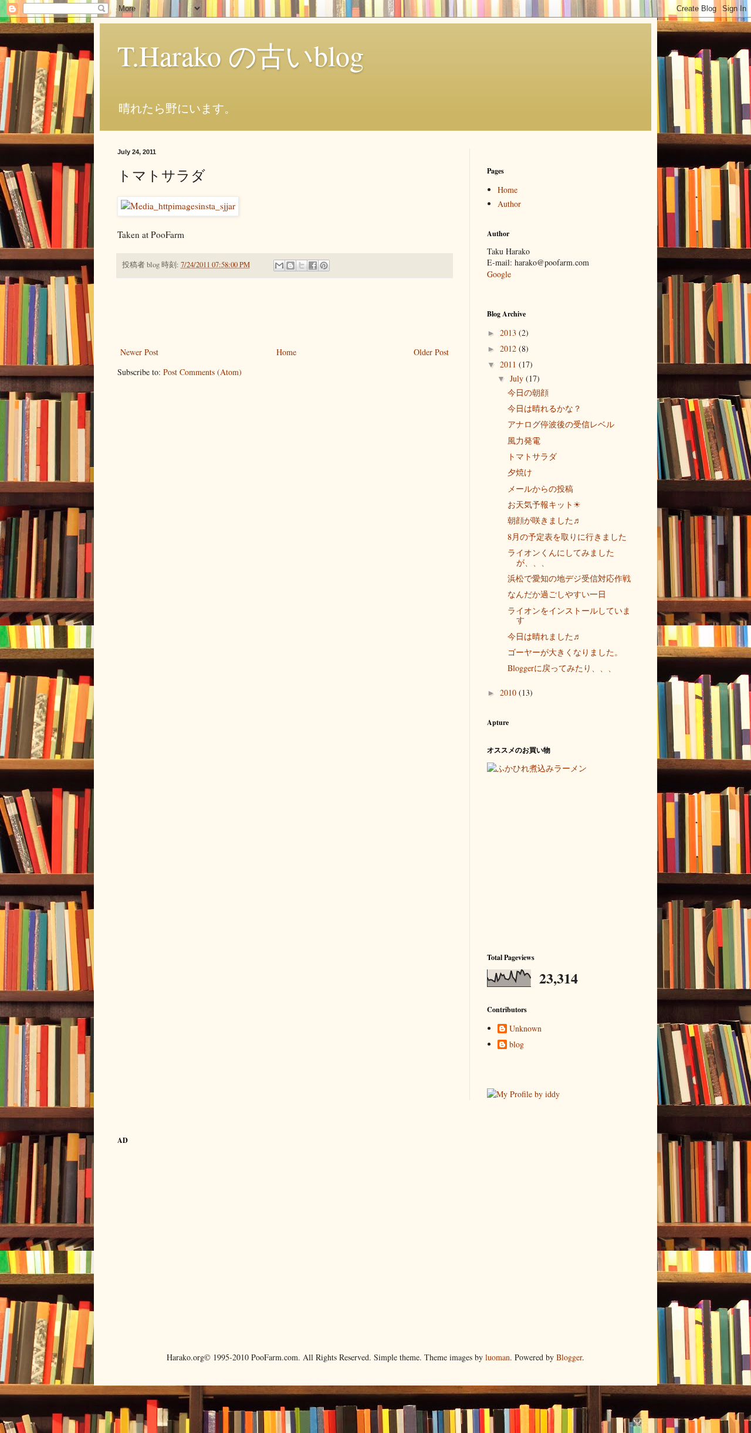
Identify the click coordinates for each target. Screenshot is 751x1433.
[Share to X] (301, 265)
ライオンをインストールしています (569, 615)
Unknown (525, 1029)
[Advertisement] (284, 312)
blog (516, 1045)
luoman (497, 1357)
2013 (509, 332)
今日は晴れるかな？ (544, 408)
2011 (509, 364)
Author (509, 203)
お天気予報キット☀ (544, 504)
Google (499, 274)
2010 (509, 692)
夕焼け (520, 472)
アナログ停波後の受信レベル (561, 424)
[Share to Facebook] (313, 265)
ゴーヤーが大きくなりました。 (565, 652)
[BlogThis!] (290, 265)
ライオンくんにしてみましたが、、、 (561, 557)
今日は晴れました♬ (544, 636)
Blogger (569, 1357)
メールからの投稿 (540, 488)
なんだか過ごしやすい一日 (557, 594)
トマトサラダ (532, 456)
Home (286, 352)
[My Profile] (523, 1094)
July (518, 378)
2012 (509, 348)
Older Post (431, 352)
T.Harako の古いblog (240, 55)
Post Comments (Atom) (202, 371)
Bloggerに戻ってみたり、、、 (562, 667)
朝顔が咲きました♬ (544, 520)
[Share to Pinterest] (324, 265)
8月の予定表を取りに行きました (567, 536)
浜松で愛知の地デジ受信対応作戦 (569, 578)
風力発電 (524, 440)
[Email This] (279, 265)
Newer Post (139, 352)
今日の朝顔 (528, 392)
